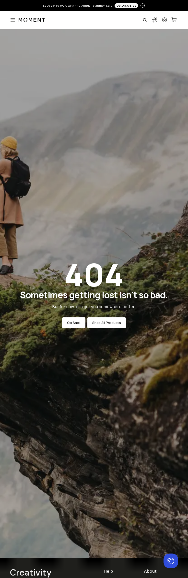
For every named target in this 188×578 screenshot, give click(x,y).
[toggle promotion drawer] (142, 5)
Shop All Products (106, 322)
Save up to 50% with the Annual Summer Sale (77, 6)
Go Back (74, 322)
